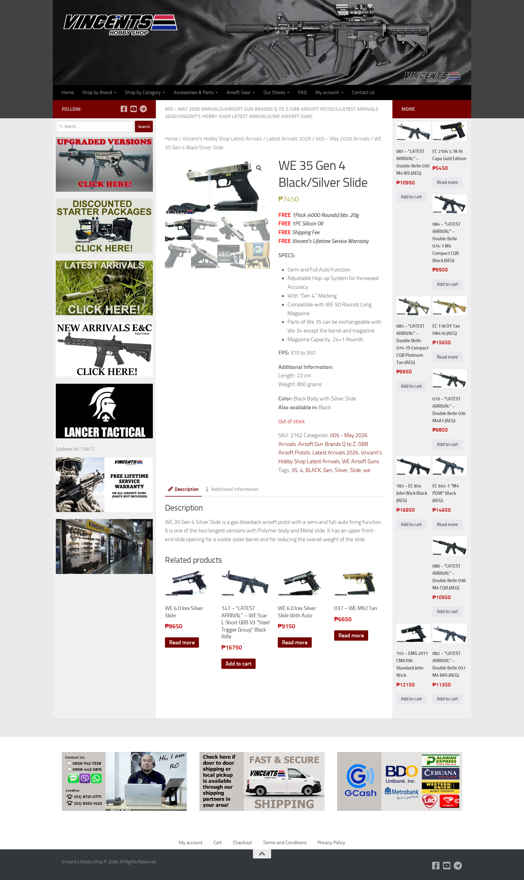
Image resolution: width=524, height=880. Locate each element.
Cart (217, 842)
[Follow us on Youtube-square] (133, 109)
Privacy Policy (331, 842)
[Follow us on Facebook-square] (123, 109)
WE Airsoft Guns (293, 116)
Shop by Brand (97, 92)
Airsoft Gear (238, 92)
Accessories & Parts (193, 92)
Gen (327, 470)
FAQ (302, 92)
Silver (341, 470)
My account (327, 92)
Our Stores (274, 92)
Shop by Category (143, 92)
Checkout (242, 842)
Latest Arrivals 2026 (289, 139)
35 (294, 470)
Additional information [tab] (235, 489)
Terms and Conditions (285, 842)
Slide (355, 470)
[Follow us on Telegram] (143, 109)
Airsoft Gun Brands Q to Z (256, 109)
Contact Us (363, 92)
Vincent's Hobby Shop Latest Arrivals (224, 116)
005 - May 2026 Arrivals (194, 109)
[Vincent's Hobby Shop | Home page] (122, 24)
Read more (182, 642)
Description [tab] (187, 489)
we (366, 470)
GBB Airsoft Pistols (314, 109)
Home (68, 92)
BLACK (313, 470)
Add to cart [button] (238, 663)
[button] (259, 168)
